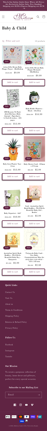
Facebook (9, 345)
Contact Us (10, 292)
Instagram (9, 351)
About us (9, 304)
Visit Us (8, 298)
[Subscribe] (39, 395)
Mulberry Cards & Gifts (20, 426)
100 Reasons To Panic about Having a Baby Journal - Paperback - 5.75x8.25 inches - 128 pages (12, 116)
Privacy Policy (11, 328)
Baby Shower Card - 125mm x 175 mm (34, 165)
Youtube (8, 357)
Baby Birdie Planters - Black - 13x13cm (34, 110)
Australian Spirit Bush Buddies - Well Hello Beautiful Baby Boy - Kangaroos (12, 256)
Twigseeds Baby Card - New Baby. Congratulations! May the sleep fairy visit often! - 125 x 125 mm (34, 257)
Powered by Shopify (32, 426)
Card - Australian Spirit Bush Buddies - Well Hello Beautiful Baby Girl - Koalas (34, 209)
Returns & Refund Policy (16, 322)
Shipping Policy (12, 316)
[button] (3, 17)
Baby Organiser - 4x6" (12, 213)
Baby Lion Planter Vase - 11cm (12, 165)
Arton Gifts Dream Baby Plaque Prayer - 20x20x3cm (12, 68)
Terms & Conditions (14, 310)
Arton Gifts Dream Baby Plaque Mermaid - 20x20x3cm (34, 70)
